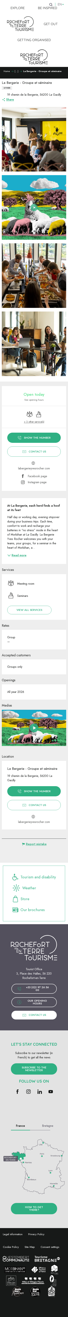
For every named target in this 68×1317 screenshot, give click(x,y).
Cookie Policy (11, 1247)
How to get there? (34, 1208)
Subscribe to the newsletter (34, 1068)
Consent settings (50, 1247)
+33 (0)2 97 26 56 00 (37, 988)
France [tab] (20, 1126)
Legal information (12, 1234)
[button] (34, 139)
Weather (29, 888)
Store (24, 899)
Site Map (30, 1247)
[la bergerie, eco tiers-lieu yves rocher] (34, 728)
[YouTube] (50, 1092)
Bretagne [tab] (47, 1126)
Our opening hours (37, 1002)
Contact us (37, 1015)
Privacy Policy (36, 1234)
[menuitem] (18, 8)
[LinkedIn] (39, 1092)
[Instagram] (28, 1092)
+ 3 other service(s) (34, 422)
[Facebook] (17, 1092)
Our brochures (32, 910)
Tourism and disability (38, 877)
